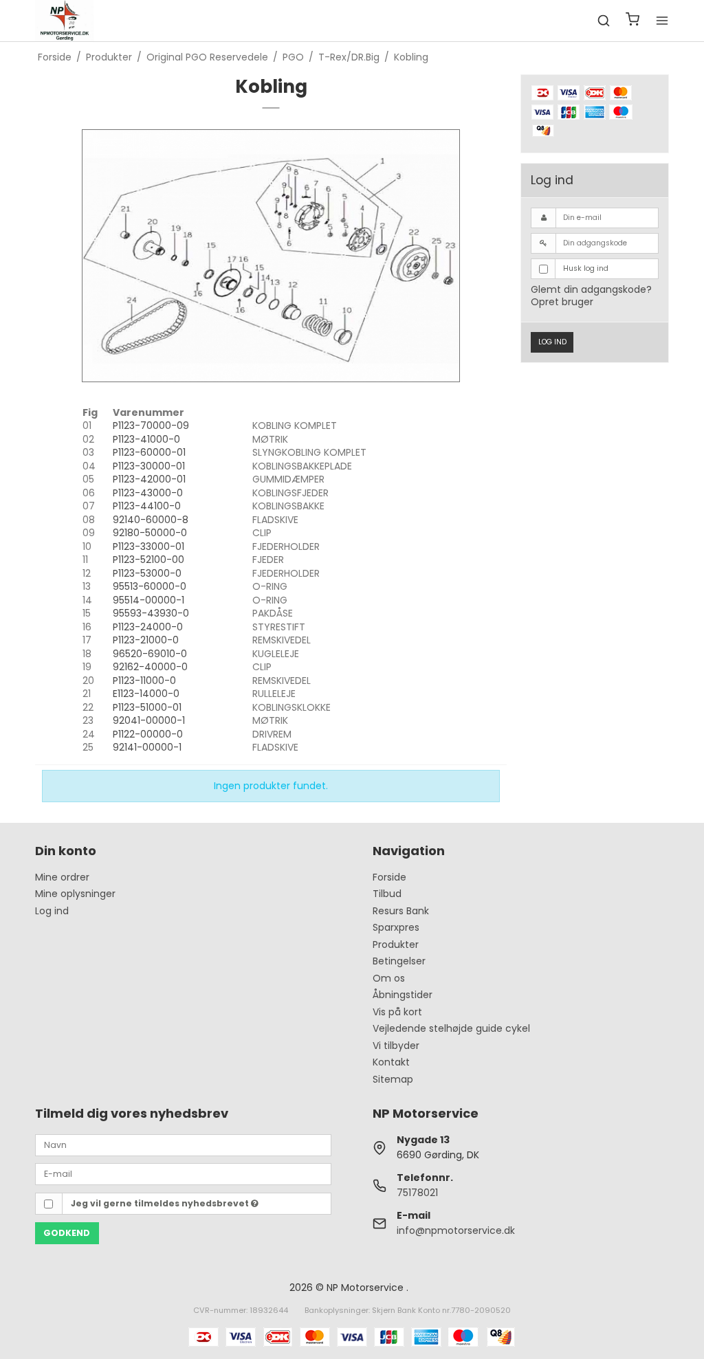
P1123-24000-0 (148, 627)
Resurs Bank (401, 911)
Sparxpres (396, 927)
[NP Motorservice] (64, 20)
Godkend (66, 1233)
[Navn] (183, 1144)
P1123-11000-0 (144, 680)
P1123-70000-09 (151, 425)
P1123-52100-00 (148, 559)
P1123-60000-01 (149, 452)
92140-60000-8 (150, 520)
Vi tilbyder (396, 1045)
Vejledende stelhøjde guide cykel (451, 1028)
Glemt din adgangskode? (591, 289)
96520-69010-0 (150, 654)
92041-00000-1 (149, 720)
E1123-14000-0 (146, 693)
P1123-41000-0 (146, 439)
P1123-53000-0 (147, 573)
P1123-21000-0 (146, 640)
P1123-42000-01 (149, 479)
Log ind (552, 342)
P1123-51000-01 (147, 707)
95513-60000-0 (149, 586)
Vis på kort (397, 1012)
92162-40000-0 (150, 667)
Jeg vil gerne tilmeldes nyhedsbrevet (161, 1203)
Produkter (396, 944)
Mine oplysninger (75, 894)
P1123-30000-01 (149, 466)
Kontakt (391, 1062)
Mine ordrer (62, 877)
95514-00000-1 (148, 600)
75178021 (417, 1193)
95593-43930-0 (151, 613)
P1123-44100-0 (147, 506)
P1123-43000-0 (148, 493)
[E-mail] (183, 1173)
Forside (389, 877)
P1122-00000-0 (148, 734)
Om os (389, 978)
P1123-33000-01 (148, 546)
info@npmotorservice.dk (456, 1230)
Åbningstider (402, 995)
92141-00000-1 (147, 747)
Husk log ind (585, 268)
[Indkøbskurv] (632, 21)
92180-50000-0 (150, 533)
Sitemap (393, 1079)
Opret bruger (562, 302)
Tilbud (387, 894)
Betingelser (399, 961)
